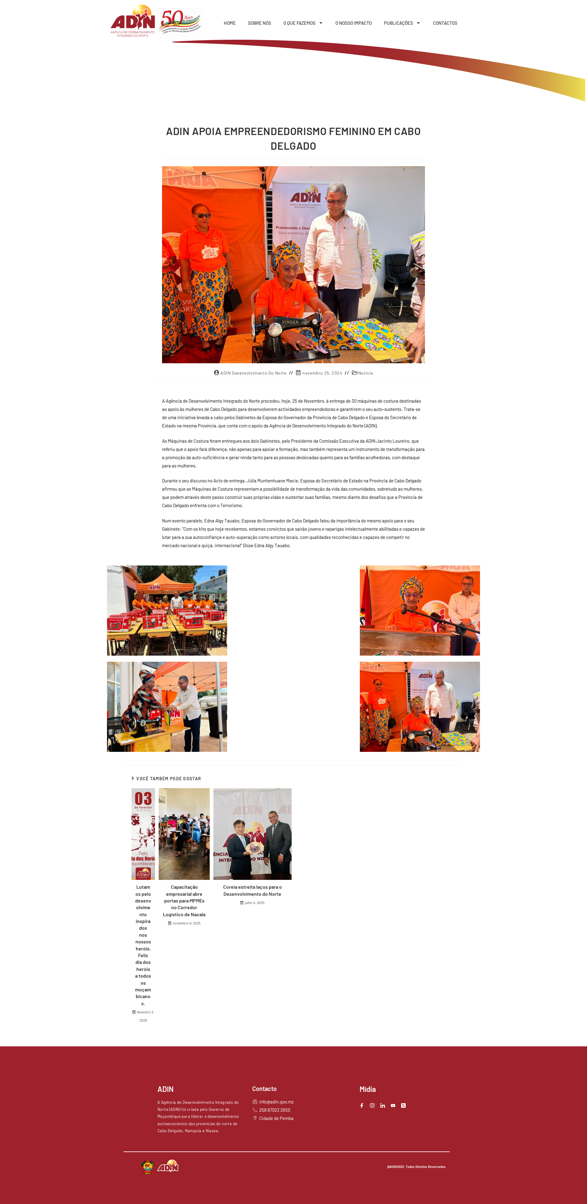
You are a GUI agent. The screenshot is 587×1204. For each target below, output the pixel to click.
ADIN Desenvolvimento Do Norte (253, 372)
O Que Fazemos (299, 23)
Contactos (445, 23)
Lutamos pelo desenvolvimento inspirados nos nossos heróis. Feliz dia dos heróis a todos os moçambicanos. (143, 945)
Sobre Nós (259, 23)
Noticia (365, 372)
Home (230, 23)
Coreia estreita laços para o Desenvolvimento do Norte (252, 890)
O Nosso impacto (353, 23)
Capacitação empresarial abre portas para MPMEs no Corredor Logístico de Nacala (184, 900)
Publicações (398, 23)
